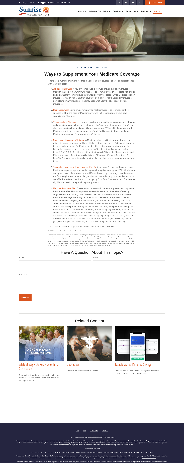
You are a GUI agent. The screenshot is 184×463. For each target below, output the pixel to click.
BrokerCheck (110, 437)
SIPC (81, 452)
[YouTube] (133, 2)
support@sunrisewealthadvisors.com (55, 2)
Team (84, 431)
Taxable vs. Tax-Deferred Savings (133, 364)
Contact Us (105, 431)
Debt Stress (73, 364)
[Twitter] (119, 2)
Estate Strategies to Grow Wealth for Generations (39, 366)
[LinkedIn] (126, 2)
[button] (81, 11)
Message (23, 274)
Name (21, 257)
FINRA (78, 452)
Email (95, 257)
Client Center (157, 2)
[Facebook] (140, 2)
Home (77, 431)
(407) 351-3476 (28, 2)
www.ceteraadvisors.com (149, 458)
